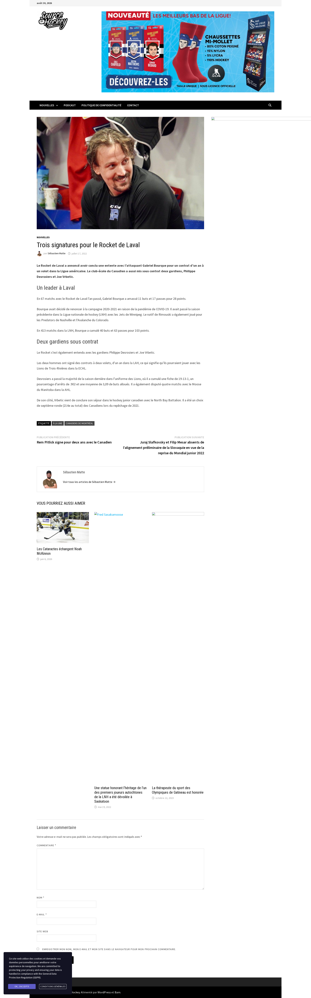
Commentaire (46, 845)
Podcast (70, 105)
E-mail (42, 914)
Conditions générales (52, 986)
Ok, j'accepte (22, 986)
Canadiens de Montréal (79, 423)
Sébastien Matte (57, 253)
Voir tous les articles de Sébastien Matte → (89, 482)
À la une (57, 423)
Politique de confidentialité (101, 105)
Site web (42, 931)
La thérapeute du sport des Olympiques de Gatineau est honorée (178, 790)
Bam (117, 992)
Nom (40, 897)
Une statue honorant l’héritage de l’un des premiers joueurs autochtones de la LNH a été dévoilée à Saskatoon (120, 795)
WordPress (104, 992)
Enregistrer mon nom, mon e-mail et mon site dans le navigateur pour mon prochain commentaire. (109, 949)
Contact (133, 105)
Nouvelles (47, 105)
